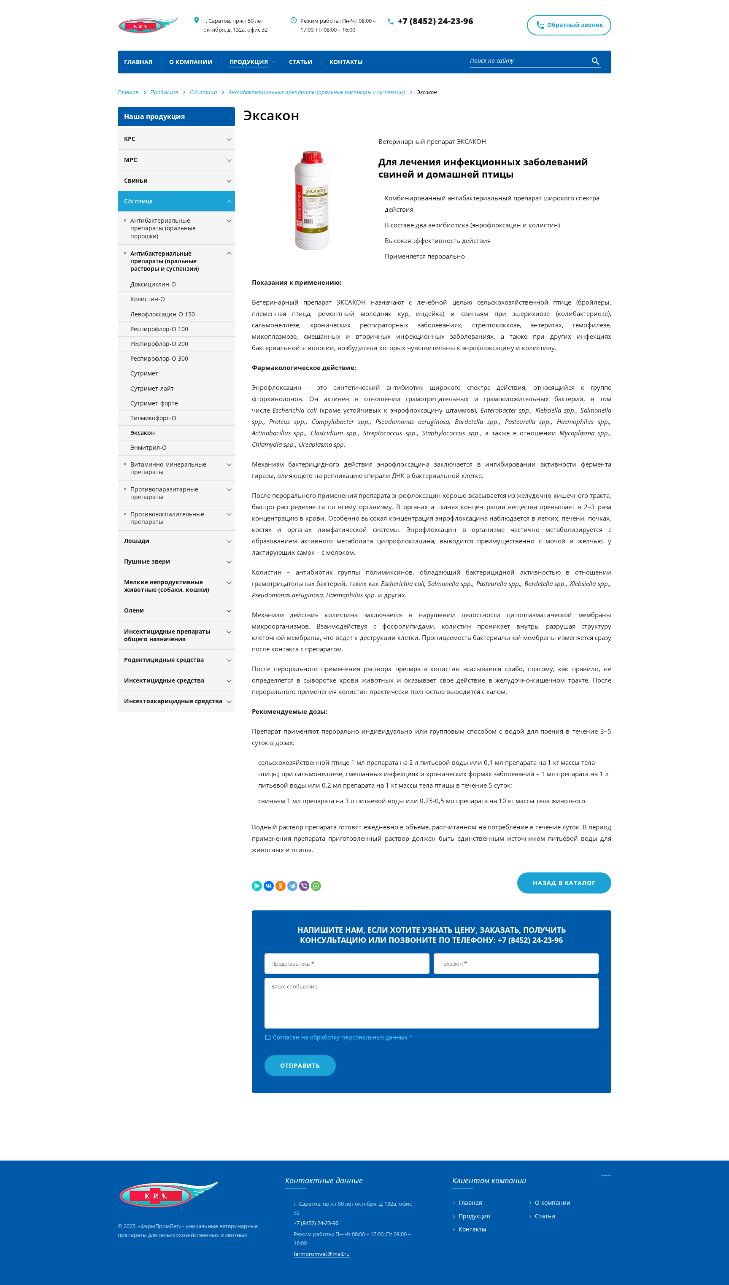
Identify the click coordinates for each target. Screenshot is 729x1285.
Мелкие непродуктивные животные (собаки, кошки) (166, 586)
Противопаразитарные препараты (164, 493)
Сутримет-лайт (152, 388)
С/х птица (138, 201)
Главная (470, 1203)
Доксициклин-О (153, 284)
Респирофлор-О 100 (159, 329)
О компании (552, 1203)
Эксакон (142, 433)
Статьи (545, 1216)
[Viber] (304, 886)
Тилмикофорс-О (153, 418)
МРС (130, 160)
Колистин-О (147, 299)
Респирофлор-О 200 (159, 344)
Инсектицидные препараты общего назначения (167, 635)
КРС (129, 139)
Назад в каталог (564, 883)
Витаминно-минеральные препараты (168, 468)
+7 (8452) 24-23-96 (435, 21)
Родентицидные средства (164, 660)
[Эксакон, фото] (315, 200)
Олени (134, 610)
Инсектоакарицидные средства (173, 701)
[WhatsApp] (316, 886)
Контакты (472, 1229)
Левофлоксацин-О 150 (162, 314)
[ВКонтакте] (269, 886)
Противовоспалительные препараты (167, 518)
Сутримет (144, 373)
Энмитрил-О (148, 447)
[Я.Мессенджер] (257, 886)
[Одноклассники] (280, 886)
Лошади (136, 541)
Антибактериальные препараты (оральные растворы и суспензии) (164, 261)
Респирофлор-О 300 (159, 358)
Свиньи (136, 180)
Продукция (474, 1216)
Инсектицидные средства (164, 680)
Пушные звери (147, 561)
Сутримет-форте (154, 403)
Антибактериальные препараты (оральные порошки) (163, 228)
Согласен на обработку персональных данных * (339, 1037)
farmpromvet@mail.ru (322, 1254)
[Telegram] (292, 886)
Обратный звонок (569, 25)
